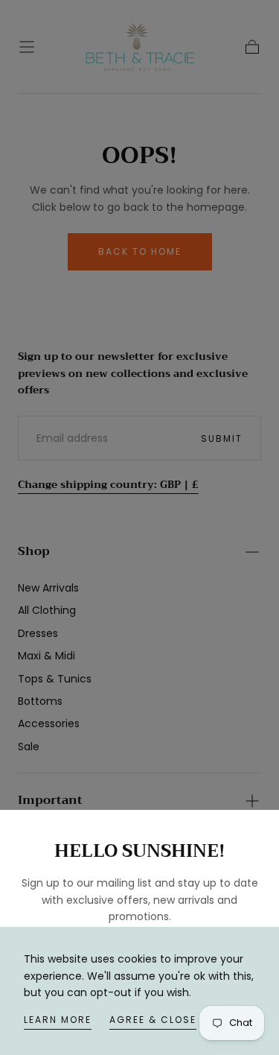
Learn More (58, 1019)
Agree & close (152, 1019)
